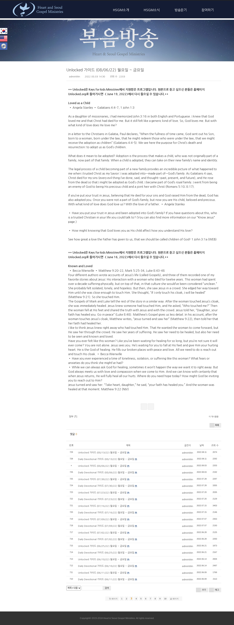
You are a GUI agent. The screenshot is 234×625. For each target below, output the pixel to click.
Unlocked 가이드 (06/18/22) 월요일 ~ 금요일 (102, 559)
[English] (3, 38)
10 (165, 599)
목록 (217, 425)
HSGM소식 (152, 10)
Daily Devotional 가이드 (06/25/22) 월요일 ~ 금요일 (106, 552)
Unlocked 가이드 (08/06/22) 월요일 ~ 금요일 (105, 70)
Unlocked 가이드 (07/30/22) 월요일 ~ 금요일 (102, 479)
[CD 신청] (3, 46)
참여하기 (207, 10)
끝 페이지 (174, 599)
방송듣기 (181, 10)
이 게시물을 (213, 417)
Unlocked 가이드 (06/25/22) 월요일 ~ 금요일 (102, 546)
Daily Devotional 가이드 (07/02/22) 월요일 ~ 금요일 (106, 539)
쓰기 (203, 590)
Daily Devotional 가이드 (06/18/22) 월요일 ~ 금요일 (106, 566)
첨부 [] (72, 416)
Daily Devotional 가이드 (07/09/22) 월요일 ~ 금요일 (106, 526)
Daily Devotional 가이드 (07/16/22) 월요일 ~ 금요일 (106, 512)
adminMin (74, 76)
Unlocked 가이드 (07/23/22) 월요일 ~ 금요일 (102, 492)
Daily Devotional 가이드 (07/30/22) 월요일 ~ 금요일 (106, 486)
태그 (216, 590)
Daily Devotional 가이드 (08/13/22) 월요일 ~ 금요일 (106, 459)
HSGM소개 (121, 10)
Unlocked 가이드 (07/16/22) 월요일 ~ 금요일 (102, 506)
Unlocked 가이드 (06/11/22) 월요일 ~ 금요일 (102, 573)
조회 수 (214, 445)
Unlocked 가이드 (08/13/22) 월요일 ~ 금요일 (102, 452)
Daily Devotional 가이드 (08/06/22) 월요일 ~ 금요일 (106, 472)
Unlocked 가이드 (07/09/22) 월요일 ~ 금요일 (102, 519)
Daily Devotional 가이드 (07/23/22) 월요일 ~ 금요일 (106, 499)
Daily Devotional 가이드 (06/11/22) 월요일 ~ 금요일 (106, 579)
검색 (107, 588)
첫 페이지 (113, 599)
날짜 (201, 445)
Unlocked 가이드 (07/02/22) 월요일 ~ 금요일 (102, 533)
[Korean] (3, 31)
